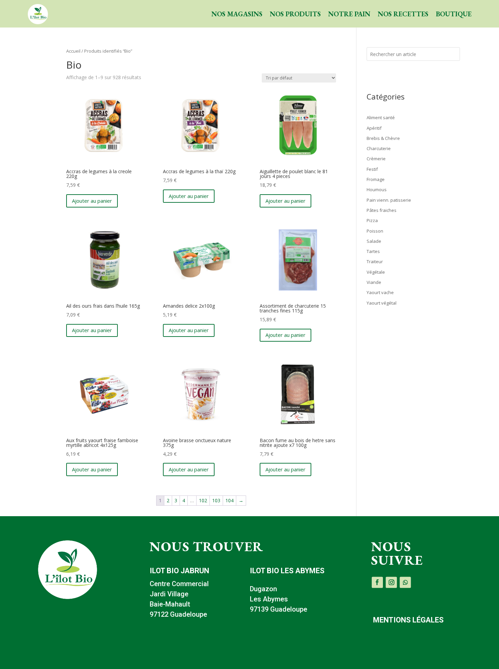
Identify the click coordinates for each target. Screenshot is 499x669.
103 (216, 500)
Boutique (454, 14)
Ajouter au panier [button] (92, 200)
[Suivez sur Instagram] (391, 582)
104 (229, 500)
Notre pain (349, 14)
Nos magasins (236, 14)
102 (203, 500)
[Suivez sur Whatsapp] (405, 582)
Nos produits (295, 14)
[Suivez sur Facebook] (377, 582)
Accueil (73, 51)
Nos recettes (403, 14)
